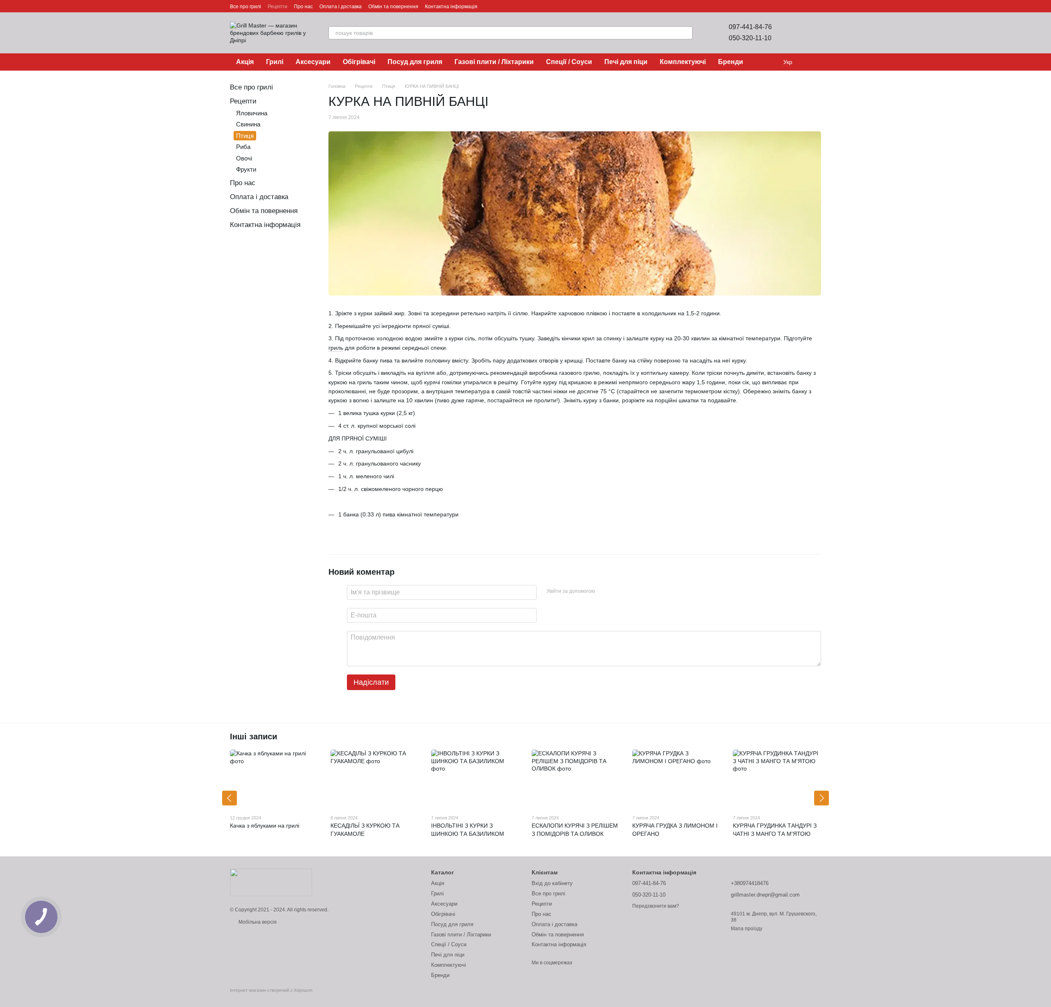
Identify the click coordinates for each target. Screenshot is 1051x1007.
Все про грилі (245, 6)
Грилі (274, 61)
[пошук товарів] (686, 32)
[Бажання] (814, 32)
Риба (243, 146)
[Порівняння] (793, 32)
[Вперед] (821, 798)
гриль (335, 347)
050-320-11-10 (750, 37)
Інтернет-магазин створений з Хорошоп (271, 990)
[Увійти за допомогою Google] (617, 591)
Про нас (303, 6)
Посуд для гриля (415, 61)
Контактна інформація (451, 6)
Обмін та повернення (393, 6)
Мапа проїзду (746, 928)
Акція (245, 61)
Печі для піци (625, 61)
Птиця (245, 135)
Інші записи (253, 736)
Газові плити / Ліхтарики (494, 61)
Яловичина (251, 113)
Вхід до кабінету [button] (552, 883)
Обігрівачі (359, 61)
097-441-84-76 (750, 26)
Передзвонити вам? (655, 906)
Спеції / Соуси (569, 61)
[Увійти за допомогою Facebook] (604, 591)
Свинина (248, 124)
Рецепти (277, 6)
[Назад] (229, 798)
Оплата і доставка (340, 6)
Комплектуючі (683, 61)
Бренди (730, 61)
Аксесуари (313, 61)
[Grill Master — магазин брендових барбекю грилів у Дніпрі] (271, 882)
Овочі (244, 158)
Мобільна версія (257, 922)
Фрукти (246, 169)
